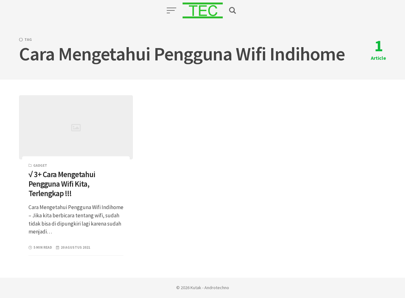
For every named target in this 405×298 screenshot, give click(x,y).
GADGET (40, 165)
